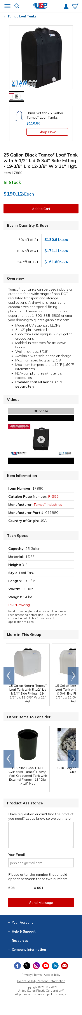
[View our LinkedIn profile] (55, 965)
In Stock (12, 182)
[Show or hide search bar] (16, 6)
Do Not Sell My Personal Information (41, 981)
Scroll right (73, 675)
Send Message (41, 902)
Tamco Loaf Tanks (22, 16)
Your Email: (16, 854)
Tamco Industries (47, 504)
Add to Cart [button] (41, 208)
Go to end (9, 675)
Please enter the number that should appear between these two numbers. (38, 876)
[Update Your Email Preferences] (64, 965)
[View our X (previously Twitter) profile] (27, 965)
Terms (38, 974)
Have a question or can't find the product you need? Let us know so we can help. (40, 816)
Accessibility (52, 974)
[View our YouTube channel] (45, 965)
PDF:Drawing (19, 605)
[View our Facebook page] (17, 965)
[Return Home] (40, 6)
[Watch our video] (16, 96)
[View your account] (66, 7)
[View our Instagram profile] (36, 965)
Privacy (27, 974)
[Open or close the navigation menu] (7, 6)
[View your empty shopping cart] (75, 6)
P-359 (53, 496)
